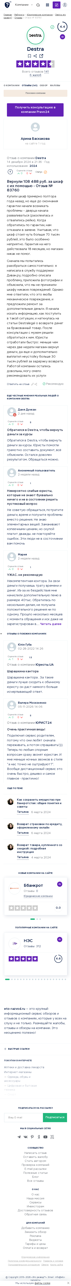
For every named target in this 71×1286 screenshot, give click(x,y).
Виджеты (35, 1240)
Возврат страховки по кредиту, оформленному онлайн (39, 826)
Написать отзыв (35, 1153)
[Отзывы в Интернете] (8, 4)
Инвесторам (35, 1206)
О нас (35, 1194)
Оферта (45, 1265)
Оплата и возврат (35, 1248)
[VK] (25, 1137)
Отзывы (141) (29, 86)
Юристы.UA (45, 664)
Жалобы (55, 86)
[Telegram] (19, 1137)
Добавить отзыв (56, 4)
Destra (41, 158)
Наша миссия (35, 1198)
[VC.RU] (52, 1137)
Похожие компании (36, 93)
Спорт (12, 1094)
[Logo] (35, 35)
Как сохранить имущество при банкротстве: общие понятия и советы (39, 803)
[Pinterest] (32, 1137)
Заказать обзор (36, 1232)
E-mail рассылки (36, 1169)
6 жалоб (35, 75)
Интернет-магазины (18, 1072)
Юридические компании (40, 15)
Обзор (44, 86)
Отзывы (29, 946)
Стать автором (35, 1161)
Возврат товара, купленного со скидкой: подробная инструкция (39, 849)
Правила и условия (53, 1261)
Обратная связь (35, 1214)
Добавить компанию (35, 1228)
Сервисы (36, 1202)
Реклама (35, 1236)
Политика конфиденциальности (25, 1261)
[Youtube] (45, 1137)
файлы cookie (42, 1283)
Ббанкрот (33, 886)
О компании (11, 86)
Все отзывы (35, 1181)
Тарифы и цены (35, 1244)
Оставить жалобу (35, 1157)
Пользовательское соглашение (24, 1265)
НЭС (28, 941)
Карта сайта (56, 1265)
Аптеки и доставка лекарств (24, 1067)
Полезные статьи (35, 1173)
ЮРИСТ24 (44, 722)
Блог (35, 1177)
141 (46, 72)
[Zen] (39, 1137)
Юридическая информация (35, 1257)
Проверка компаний (35, 1165)
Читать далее (51, 624)
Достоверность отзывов (35, 1210)
